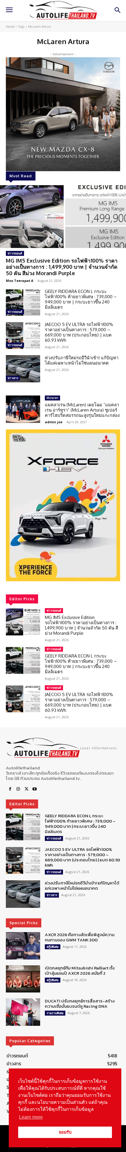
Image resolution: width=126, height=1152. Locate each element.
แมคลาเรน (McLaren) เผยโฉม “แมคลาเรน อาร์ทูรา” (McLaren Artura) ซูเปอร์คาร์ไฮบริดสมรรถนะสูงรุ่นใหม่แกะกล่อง (82, 410)
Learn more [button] (31, 1117)
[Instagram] (18, 789)
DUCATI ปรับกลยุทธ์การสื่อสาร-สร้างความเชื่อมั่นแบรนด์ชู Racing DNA (80, 1003)
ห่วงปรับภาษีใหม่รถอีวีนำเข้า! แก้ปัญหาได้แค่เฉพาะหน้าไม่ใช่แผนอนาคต (81, 360)
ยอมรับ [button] (65, 1132)
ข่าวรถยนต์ (15, 253)
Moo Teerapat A (19, 280)
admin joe (53, 422)
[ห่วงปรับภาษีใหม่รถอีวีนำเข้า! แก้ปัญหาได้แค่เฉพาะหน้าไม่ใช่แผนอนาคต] (23, 369)
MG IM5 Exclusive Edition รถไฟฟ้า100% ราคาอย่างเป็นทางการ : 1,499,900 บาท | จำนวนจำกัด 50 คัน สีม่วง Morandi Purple (62, 266)
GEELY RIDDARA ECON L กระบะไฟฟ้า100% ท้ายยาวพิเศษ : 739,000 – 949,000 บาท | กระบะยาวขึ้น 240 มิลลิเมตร (81, 299)
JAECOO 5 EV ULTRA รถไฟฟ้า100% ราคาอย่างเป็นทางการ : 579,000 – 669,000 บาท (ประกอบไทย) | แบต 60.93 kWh (79, 332)
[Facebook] (10, 789)
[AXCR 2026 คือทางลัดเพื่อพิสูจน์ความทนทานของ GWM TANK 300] (23, 946)
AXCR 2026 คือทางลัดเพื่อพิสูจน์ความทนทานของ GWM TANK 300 (80, 937)
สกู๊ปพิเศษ (53, 947)
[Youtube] (34, 789)
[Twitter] (26, 789)
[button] (63, 505)
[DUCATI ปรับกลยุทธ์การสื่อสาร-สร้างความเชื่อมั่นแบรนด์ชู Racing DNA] (23, 1012)
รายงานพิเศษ (55, 1013)
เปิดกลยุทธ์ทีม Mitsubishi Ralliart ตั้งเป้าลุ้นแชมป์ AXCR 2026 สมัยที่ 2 (80, 970)
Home (10, 27)
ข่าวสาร (13, 378)
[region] (63, 505)
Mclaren (52, 398)
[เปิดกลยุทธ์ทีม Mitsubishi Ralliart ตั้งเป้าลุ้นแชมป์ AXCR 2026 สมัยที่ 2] (23, 979)
